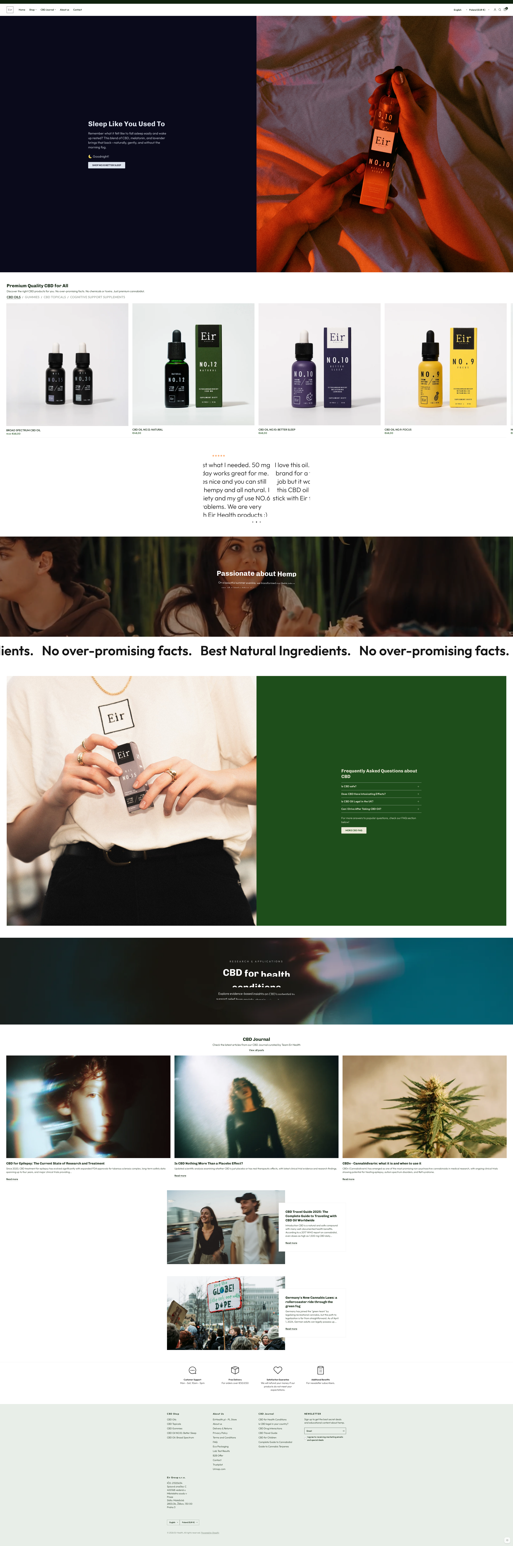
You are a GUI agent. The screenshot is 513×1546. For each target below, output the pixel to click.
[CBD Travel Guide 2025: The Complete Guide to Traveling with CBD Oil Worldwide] (226, 1227)
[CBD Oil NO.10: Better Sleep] (320, 364)
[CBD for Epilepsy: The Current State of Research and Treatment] (88, 1107)
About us (64, 9)
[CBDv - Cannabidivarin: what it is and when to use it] (425, 1107)
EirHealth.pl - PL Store (225, 1419)
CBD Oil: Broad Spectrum (180, 1437)
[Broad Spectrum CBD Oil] (67, 364)
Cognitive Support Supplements (97, 297)
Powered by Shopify (210, 1532)
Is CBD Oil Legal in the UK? (357, 801)
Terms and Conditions (224, 1437)
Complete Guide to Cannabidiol (275, 1442)
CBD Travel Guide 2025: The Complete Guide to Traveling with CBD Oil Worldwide (311, 1216)
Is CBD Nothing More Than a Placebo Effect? (208, 1163)
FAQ (215, 1442)
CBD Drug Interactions (270, 1428)
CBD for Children (267, 1437)
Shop (32, 9)
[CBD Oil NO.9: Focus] (446, 364)
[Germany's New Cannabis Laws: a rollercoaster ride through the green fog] (226, 1313)
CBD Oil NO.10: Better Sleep (277, 429)
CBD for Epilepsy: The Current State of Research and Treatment (55, 1163)
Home (22, 9)
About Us (218, 1414)
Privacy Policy (220, 1432)
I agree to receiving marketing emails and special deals (325, 1438)
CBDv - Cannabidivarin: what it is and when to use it (382, 1163)
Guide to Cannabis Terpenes (274, 1446)
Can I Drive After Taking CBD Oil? (361, 808)
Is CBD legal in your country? (273, 1423)
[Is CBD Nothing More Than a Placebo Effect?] (256, 1107)
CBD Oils (14, 297)
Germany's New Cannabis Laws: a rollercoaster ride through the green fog (311, 1302)
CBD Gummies (174, 1428)
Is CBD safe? (349, 786)
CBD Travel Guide (268, 1432)
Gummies (32, 297)
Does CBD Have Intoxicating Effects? (363, 794)
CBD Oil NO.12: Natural (147, 429)
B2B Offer (218, 1455)
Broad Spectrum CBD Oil (23, 430)
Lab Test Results (221, 1451)
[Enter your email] (343, 1431)
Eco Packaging (220, 1446)
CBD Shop (173, 1414)
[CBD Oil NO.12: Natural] (193, 364)
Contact (77, 9)
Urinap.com (219, 1469)
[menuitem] (22, 10)
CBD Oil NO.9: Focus (398, 429)
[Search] (499, 10)
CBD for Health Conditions (273, 1419)
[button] (106, 165)
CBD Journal (47, 9)
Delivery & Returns (222, 1428)
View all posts (256, 1050)
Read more (12, 1179)
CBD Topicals (55, 297)
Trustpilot (218, 1464)
